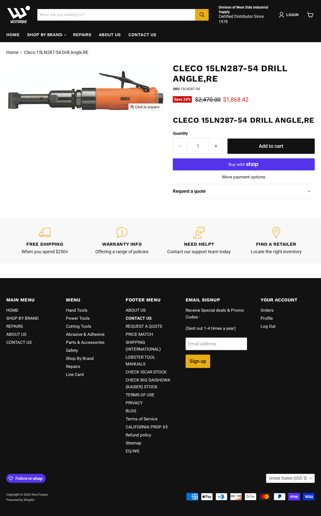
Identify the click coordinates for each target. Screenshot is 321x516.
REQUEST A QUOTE (144, 326)
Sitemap (133, 442)
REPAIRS (82, 34)
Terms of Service (141, 418)
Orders (267, 310)
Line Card (75, 374)
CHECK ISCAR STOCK (146, 371)
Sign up (198, 361)
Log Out (268, 326)
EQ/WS (132, 451)
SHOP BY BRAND (45, 34)
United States (288, 478)
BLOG (131, 410)
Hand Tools (77, 310)
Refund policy (138, 434)
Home (12, 52)
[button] (290, 15)
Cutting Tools (78, 326)
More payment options (243, 177)
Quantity (180, 133)
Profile (267, 318)
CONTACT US (142, 34)
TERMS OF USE (140, 394)
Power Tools (78, 318)
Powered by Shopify (20, 500)
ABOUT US (110, 34)
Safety (72, 350)
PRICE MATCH (139, 334)
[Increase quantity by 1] (216, 146)
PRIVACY (134, 402)
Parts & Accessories (85, 342)
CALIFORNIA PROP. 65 (147, 426)
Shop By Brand (80, 358)
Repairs (73, 366)
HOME (13, 34)
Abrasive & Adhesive (85, 334)
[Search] (202, 15)
